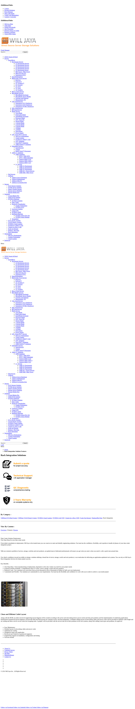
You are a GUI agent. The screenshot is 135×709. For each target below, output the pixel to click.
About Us (7, 648)
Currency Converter (10, 17)
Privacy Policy (8, 652)
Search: (3, 52)
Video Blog (7, 25)
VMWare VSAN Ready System (27, 518)
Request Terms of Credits (11, 30)
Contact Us (7, 657)
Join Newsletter (8, 29)
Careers (6, 8)
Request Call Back (9, 32)
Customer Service (9, 650)
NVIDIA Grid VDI (58, 518)
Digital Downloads (9, 27)
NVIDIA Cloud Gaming (45, 518)
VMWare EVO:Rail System (9, 518)
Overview (4, 530)
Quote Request (5, 50)
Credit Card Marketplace (11, 15)
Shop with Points (9, 13)
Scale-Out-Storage (85, 518)
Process (15, 530)
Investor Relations (9, 10)
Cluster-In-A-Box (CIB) (72, 518)
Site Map (7, 653)
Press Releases (8, 12)
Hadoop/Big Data (97, 518)
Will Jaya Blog (8, 24)
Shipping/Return (9, 655)
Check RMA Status (10, 34)
